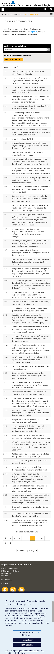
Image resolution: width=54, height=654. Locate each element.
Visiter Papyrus (12, 59)
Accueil (4, 14)
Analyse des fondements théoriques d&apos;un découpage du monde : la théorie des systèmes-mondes (30, 412)
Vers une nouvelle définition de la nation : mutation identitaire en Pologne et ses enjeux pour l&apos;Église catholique (31, 132)
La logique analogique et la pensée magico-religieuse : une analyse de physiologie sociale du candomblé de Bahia (30, 80)
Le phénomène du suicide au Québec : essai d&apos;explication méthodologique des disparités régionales (30, 338)
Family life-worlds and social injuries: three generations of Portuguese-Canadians (29, 309)
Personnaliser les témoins (28, 633)
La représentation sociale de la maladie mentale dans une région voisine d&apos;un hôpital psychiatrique (30, 90)
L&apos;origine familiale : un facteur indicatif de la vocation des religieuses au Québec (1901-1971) (30, 262)
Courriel (4, 583)
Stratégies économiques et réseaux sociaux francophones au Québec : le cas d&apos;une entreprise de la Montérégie (31, 99)
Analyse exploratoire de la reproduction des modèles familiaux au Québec (30, 420)
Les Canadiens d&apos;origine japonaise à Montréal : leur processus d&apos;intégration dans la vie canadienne (31, 180)
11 (48, 538)
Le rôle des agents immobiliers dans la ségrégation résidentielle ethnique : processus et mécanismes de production (29, 295)
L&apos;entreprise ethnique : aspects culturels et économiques (27, 153)
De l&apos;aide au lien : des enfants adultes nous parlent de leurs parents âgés (30, 455)
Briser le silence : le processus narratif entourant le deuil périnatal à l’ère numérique (31, 436)
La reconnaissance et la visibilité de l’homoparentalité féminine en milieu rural (29, 468)
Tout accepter (27, 644)
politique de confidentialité (26, 650)
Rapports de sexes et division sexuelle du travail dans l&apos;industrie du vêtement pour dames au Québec (29, 198)
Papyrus (34, 31)
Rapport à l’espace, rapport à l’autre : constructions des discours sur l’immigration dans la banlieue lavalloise (30, 385)
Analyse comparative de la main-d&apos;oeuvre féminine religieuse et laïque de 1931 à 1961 (30, 252)
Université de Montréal (8, 3)
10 (43, 538)
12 (6, 542)
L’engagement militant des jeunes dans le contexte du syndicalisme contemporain (29, 392)
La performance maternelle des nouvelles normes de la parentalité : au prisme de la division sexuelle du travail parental (29, 523)
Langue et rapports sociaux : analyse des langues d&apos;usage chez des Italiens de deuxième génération (30, 145)
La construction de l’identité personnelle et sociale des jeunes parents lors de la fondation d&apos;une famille (29, 428)
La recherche (15, 14)
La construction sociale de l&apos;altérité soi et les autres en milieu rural (30, 107)
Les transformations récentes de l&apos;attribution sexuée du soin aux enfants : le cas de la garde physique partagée (28, 233)
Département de (34, 5)
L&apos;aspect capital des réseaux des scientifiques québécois (28, 72)
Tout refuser (27, 640)
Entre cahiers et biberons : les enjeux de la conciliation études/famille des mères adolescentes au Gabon (29, 488)
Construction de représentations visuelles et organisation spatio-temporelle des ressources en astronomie (30, 329)
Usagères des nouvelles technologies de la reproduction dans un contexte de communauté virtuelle (30, 360)
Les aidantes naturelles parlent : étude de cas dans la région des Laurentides (31, 514)
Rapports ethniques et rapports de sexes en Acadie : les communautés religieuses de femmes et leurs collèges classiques (30, 208)
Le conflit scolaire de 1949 (22, 139)
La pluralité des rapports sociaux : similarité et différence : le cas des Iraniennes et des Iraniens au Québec (31, 189)
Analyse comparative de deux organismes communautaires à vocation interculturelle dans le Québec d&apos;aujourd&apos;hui (30, 161)
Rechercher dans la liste (15, 46)
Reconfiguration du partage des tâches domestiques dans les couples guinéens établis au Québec (29, 375)
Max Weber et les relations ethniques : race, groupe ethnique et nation (30, 302)
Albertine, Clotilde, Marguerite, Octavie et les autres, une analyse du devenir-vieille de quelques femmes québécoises (30, 243)
